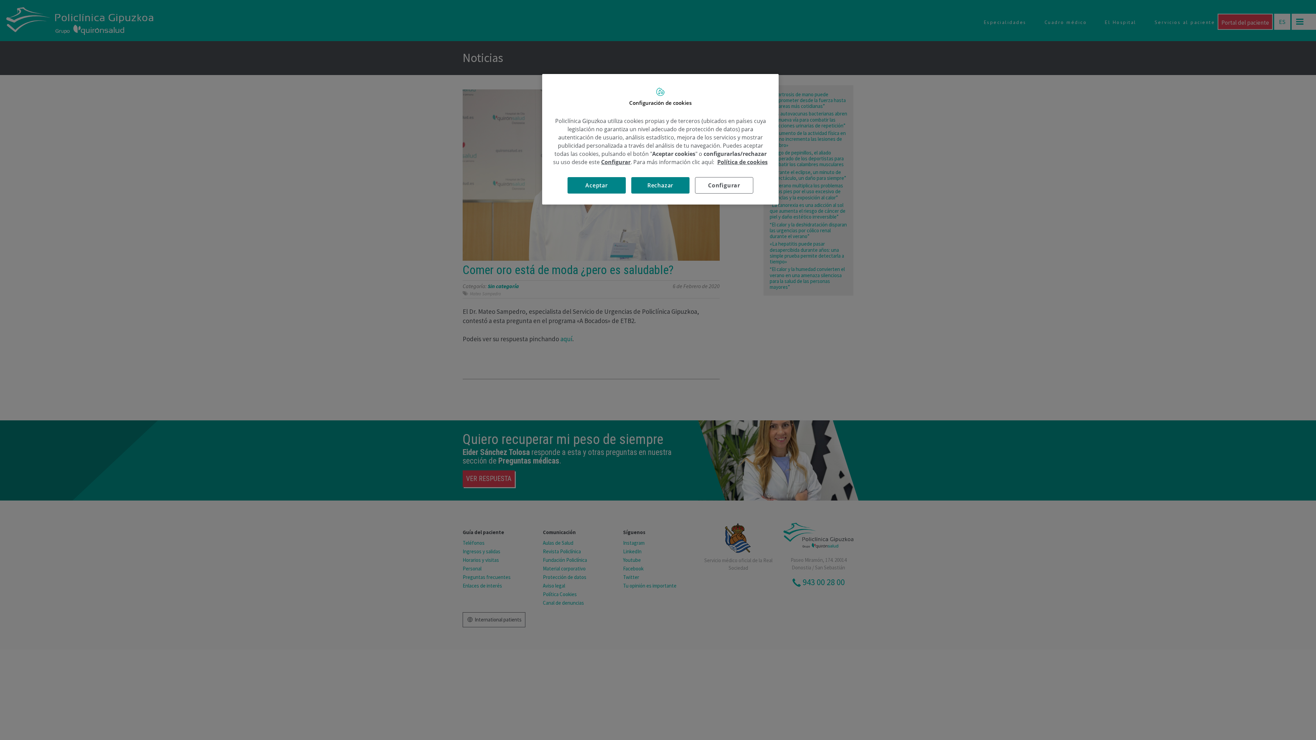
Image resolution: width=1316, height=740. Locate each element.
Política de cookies (742, 162)
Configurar (724, 185)
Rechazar (660, 185)
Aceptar (596, 185)
